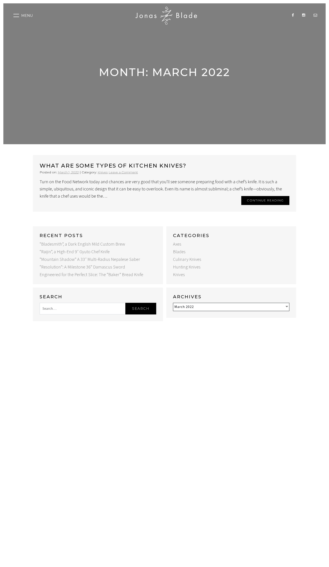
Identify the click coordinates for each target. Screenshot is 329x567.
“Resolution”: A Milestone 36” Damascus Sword (82, 267)
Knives (103, 172)
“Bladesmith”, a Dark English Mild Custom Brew (82, 244)
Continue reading (265, 200)
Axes (177, 244)
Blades (179, 252)
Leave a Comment (123, 172)
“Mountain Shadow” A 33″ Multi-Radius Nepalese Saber (90, 259)
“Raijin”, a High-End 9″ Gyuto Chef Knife (75, 252)
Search (141, 308)
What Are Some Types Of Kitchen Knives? (113, 165)
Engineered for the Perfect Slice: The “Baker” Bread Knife (91, 275)
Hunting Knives (187, 267)
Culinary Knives (187, 259)
